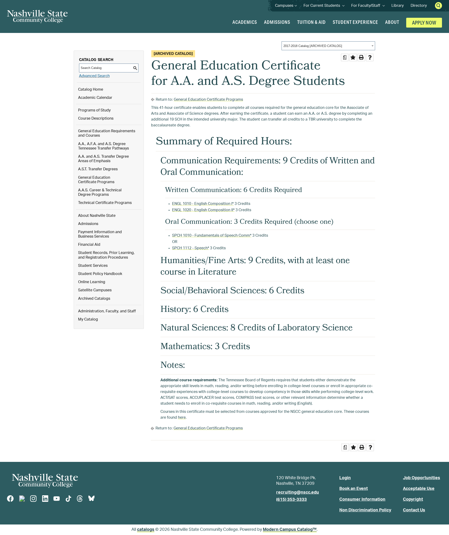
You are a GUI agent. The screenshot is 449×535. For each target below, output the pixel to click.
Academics (244, 22)
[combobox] (328, 45)
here (182, 417)
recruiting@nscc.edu (297, 492)
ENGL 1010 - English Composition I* (203, 204)
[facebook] (10, 498)
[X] (22, 498)
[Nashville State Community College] (37, 16)
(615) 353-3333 (291, 500)
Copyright (413, 499)
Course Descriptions (95, 118)
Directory (419, 5)
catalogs (145, 530)
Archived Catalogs (94, 298)
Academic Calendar (95, 98)
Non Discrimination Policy (365, 510)
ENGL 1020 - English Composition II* (203, 210)
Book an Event (353, 489)
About (392, 22)
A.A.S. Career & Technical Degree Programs (100, 192)
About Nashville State (97, 216)
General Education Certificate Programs (96, 180)
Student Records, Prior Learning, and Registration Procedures (106, 255)
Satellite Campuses (95, 290)
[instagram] (33, 498)
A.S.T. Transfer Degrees (98, 169)
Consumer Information (362, 499)
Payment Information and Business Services (100, 234)
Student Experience (355, 22)
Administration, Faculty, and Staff (107, 311)
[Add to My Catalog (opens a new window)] (353, 57)
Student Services (93, 266)
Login (345, 478)
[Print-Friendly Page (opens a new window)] (361, 57)
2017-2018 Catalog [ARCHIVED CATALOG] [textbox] (312, 46)
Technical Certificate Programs (105, 203)
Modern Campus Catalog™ (290, 530)
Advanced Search (94, 76)
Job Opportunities (421, 478)
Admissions (277, 22)
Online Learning (91, 282)
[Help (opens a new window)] (369, 57)
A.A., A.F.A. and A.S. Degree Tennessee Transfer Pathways (103, 146)
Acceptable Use (419, 489)
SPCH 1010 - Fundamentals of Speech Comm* (211, 235)
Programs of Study (94, 110)
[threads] (79, 498)
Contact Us (414, 510)
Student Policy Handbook (100, 274)
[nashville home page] (45, 481)
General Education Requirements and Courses (106, 133)
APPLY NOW (424, 22)
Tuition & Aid (311, 22)
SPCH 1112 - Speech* (190, 248)
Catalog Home (90, 89)
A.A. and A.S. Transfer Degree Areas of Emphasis (103, 159)
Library (397, 5)
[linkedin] (45, 498)
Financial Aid (89, 244)
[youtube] (56, 498)
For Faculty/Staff (367, 6)
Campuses (286, 6)
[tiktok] (68, 498)
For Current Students (324, 6)
